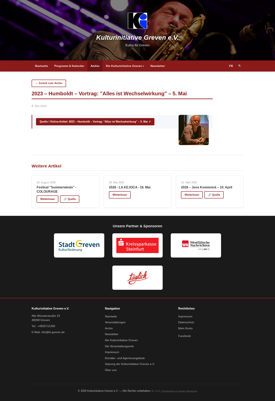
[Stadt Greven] (79, 245)
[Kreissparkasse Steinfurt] (137, 245)
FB (231, 66)
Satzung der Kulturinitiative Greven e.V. (130, 364)
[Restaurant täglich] (137, 278)
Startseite (41, 66)
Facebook (184, 336)
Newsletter (157, 66)
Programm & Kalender (69, 66)
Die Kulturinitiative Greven (124, 66)
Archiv (95, 66)
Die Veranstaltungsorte (119, 346)
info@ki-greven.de (53, 332)
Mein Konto (185, 328)
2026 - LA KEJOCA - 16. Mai (129, 187)
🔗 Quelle (70, 198)
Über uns (111, 370)
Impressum (112, 352)
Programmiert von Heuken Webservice (179, 391)
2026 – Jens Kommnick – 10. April (206, 187)
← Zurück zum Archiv (48, 83)
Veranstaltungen (115, 322)
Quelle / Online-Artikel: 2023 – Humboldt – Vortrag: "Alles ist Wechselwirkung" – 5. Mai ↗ (95, 121)
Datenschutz (186, 322)
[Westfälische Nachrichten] (196, 245)
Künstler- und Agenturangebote (125, 358)
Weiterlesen (47, 198)
